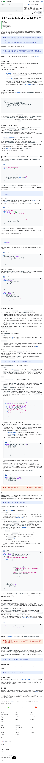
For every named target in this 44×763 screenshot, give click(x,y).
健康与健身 (17, 716)
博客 (2, 721)
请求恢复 (37, 346)
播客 (2, 722)
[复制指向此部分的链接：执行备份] (7, 349)
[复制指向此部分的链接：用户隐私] (7, 688)
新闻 (2, 719)
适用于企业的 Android (5, 714)
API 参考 (17, 730)
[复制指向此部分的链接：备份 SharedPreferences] (14, 154)
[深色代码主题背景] (40, 99)
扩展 (9, 71)
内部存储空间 (36, 84)
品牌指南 (10, 755)
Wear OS (31, 714)
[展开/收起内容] (5, 21)
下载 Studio (17, 732)
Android (2, 712)
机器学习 (17, 714)
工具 (17, 361)
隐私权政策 (37, 691)
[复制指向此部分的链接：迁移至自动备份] (11, 677)
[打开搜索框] (29, 1)
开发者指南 (17, 729)
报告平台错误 (32, 727)
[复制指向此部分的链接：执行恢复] (7, 493)
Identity (9, 4)
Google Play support (33, 730)
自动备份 (7, 38)
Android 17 (3, 727)
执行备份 (13, 338)
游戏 (16, 712)
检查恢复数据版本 (33, 121)
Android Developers (4, 14)
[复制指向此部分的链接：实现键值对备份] (11, 61)
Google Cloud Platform (5, 749)
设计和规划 (10, 14)
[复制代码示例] (42, 99)
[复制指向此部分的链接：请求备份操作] (10, 648)
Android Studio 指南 (19, 727)
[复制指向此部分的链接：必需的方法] (8, 331)
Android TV (32, 719)
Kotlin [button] (4, 164)
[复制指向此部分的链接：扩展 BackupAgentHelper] (18, 125)
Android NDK (18, 734)
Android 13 (3, 734)
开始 (40, 12)
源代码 (2, 717)
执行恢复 (15, 344)
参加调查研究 (32, 732)
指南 (22, 14)
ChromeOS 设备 (32, 716)
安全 (2, 716)
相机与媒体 (17, 717)
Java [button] (8, 164)
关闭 (34, 12)
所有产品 (2, 751)
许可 (7, 755)
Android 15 (3, 730)
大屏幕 (31, 712)
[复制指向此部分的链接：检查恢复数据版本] (13, 601)
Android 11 (3, 737)
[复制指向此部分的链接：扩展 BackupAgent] (14, 308)
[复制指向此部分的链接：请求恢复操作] (10, 664)
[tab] (3, 164)
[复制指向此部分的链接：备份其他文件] (9, 198)
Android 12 (3, 735)
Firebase (2, 747)
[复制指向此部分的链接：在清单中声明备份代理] (15, 90)
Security (3, 4)
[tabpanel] (22, 174)
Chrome (2, 746)
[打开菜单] (2, 1)
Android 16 (3, 729)
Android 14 (3, 732)
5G (16, 721)
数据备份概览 (36, 56)
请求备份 (12, 337)
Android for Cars (32, 717)
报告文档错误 (32, 729)
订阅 (14, 757)
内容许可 (11, 701)
